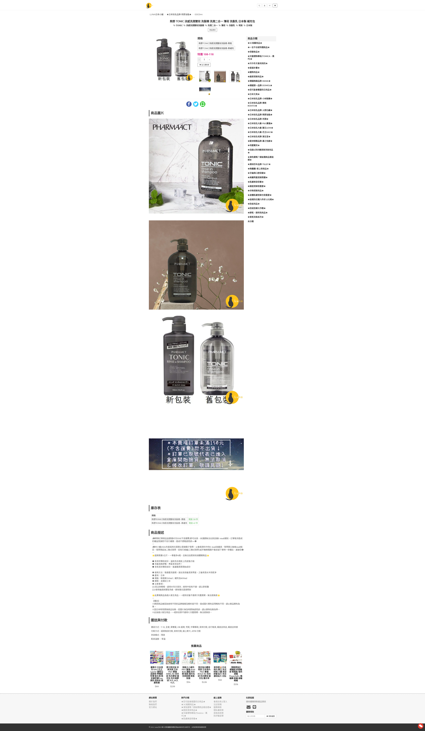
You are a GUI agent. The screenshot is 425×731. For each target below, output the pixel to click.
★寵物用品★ (254, 72)
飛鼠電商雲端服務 (198, 727)
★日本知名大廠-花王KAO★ (260, 132)
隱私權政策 (219, 710)
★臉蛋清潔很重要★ (257, 186)
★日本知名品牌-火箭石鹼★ (260, 110)
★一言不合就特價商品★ (259, 47)
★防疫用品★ (254, 204)
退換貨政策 (219, 713)
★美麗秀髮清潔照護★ (258, 178)
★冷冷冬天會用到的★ (258, 64)
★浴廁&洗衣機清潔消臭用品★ (260, 151)
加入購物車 (205, 65)
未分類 (251, 222)
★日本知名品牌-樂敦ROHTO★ (257, 104)
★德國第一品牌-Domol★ (260, 86)
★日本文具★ (254, 94)
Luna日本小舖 (156, 14)
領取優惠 (272, 716)
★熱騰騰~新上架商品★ (258, 169)
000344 (199, 14)
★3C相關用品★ (255, 43)
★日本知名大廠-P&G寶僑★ (260, 124)
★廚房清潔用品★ (256, 77)
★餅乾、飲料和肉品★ (258, 213)
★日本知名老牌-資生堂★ (259, 137)
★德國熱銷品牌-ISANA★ (259, 81)
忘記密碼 (218, 704)
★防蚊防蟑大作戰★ (257, 208)
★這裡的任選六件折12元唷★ (261, 200)
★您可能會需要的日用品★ (260, 90)
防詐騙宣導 (219, 716)
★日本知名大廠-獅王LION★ (260, 128)
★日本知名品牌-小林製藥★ (260, 99)
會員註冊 (218, 701)
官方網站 (153, 707)
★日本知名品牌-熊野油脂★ (179, 14)
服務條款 (218, 707)
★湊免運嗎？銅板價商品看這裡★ (261, 158)
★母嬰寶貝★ (254, 145)
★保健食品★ (254, 52)
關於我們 (153, 701)
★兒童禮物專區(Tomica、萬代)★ (261, 57)
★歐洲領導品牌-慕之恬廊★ (260, 141)
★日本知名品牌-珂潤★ (258, 119)
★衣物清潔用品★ (256, 191)
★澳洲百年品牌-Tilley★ (259, 164)
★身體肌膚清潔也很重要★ (260, 195)
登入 (225, 701)
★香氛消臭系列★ (256, 217)
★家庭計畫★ (254, 68)
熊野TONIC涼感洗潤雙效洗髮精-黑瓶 (215, 43)
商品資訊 (212, 30)
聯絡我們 (153, 704)
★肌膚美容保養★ (256, 182)
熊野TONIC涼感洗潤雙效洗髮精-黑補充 (216, 48)
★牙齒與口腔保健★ (257, 173)
